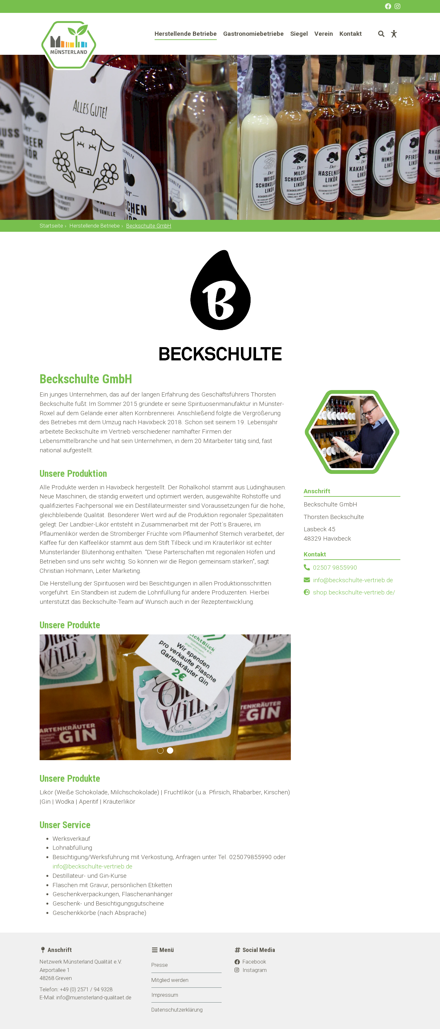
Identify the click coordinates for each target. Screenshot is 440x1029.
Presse (159, 965)
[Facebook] (388, 6)
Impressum (164, 995)
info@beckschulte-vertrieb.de (92, 866)
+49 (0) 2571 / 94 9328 (86, 989)
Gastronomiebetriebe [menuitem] (253, 33)
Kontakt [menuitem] (351, 33)
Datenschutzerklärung (177, 1009)
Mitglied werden (169, 980)
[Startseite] (69, 44)
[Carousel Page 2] (170, 750)
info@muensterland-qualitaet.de (93, 997)
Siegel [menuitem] (299, 33)
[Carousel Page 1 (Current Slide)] (160, 750)
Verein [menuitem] (323, 33)
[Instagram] (397, 6)
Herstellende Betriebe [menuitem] (186, 33)
